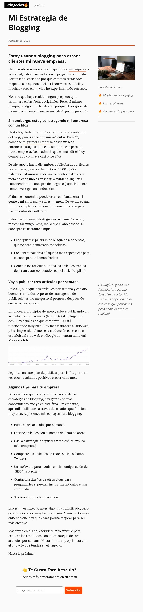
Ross (38, 224)
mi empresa (77, 69)
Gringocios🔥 (17, 5)
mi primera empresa (38, 142)
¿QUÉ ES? (39, 5)
